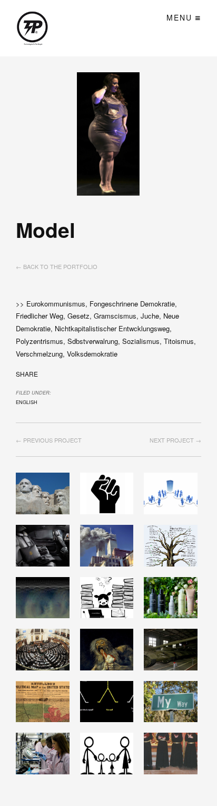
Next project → (175, 440)
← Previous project (49, 440)
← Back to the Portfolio (56, 266)
